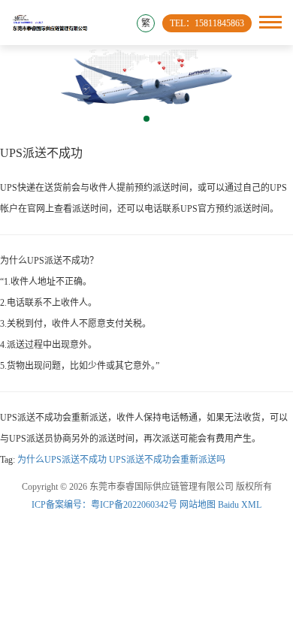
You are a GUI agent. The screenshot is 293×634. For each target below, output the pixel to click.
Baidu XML (239, 505)
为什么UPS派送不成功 (62, 459)
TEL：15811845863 (207, 23)
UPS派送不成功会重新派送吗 (167, 459)
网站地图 (198, 505)
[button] (146, 119)
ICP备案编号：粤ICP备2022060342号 (106, 505)
